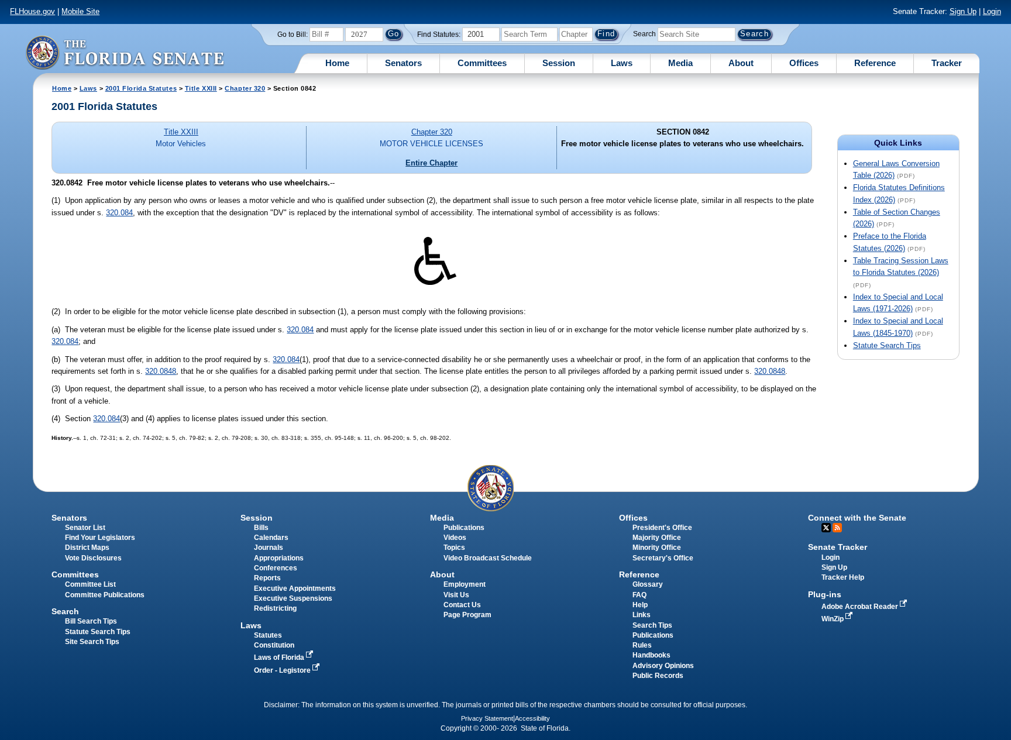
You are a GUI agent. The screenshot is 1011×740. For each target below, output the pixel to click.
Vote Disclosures (93, 558)
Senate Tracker (837, 547)
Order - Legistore (283, 670)
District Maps (87, 547)
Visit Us (456, 594)
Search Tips (652, 625)
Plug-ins (824, 594)
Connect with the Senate (857, 517)
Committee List (90, 584)
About (741, 63)
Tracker (946, 63)
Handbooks (651, 655)
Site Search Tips (92, 641)
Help (640, 604)
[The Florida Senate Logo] (124, 52)
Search (644, 33)
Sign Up (963, 11)
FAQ (639, 594)
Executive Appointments (295, 588)
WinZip (833, 618)
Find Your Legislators (100, 537)
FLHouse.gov (32, 11)
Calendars (271, 537)
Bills (261, 527)
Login (992, 11)
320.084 (119, 212)
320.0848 (160, 371)
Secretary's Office (662, 558)
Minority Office (656, 547)
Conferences (275, 568)
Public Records (657, 675)
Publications (463, 527)
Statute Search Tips (887, 345)
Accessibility (532, 718)
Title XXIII (201, 88)
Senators (403, 63)
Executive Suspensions (293, 598)
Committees (482, 63)
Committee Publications (105, 594)
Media (680, 63)
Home (337, 63)
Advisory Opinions (663, 665)
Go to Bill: (292, 34)
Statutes (268, 635)
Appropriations (279, 558)
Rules (642, 645)
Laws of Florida (280, 657)
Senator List (85, 527)
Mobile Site (80, 11)
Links (641, 614)
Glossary (647, 584)
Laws (621, 63)
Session (558, 63)
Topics (454, 547)
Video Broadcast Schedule (487, 558)
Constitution (274, 645)
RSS (837, 527)
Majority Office (656, 537)
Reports (267, 577)
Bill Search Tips (91, 621)
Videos (454, 537)
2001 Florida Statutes (141, 88)
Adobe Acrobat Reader (860, 606)
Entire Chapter (431, 163)
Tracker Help (842, 577)
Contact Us (462, 604)
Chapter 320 (245, 88)
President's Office (662, 527)
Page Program (467, 614)
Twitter (826, 527)
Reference (875, 63)
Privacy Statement (487, 718)
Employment (464, 584)
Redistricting (275, 608)
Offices (804, 63)
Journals (268, 547)
